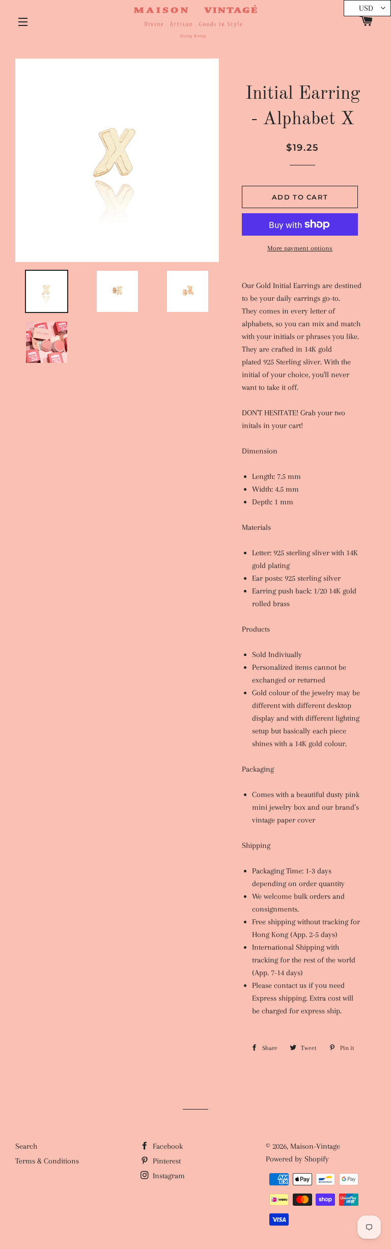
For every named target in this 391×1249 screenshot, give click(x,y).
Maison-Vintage (315, 1146)
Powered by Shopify (297, 1158)
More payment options (299, 248)
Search (26, 1146)
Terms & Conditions (47, 1161)
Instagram (168, 1175)
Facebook (167, 1146)
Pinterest (166, 1161)
